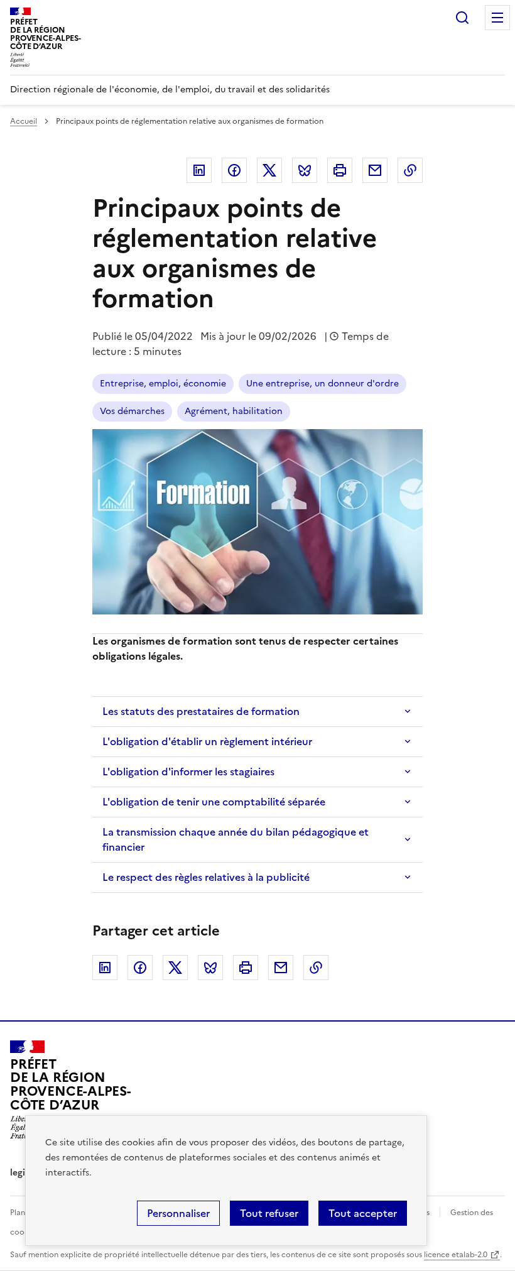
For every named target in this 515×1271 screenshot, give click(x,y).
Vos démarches (132, 411)
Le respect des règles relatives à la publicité (206, 877)
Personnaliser (178, 1213)
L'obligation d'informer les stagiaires (188, 771)
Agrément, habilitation (234, 411)
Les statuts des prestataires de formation (201, 711)
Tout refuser (269, 1213)
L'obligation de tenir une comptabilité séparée (213, 801)
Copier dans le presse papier (410, 170)
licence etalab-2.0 (455, 1254)
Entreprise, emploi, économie (163, 383)
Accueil (23, 121)
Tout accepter (362, 1213)
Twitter (269, 170)
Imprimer (339, 170)
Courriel (375, 170)
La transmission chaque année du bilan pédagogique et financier (235, 839)
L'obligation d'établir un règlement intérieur (207, 741)
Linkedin (199, 170)
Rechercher (462, 17)
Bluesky (304, 170)
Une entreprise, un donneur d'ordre (322, 383)
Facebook (234, 170)
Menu (497, 17)
